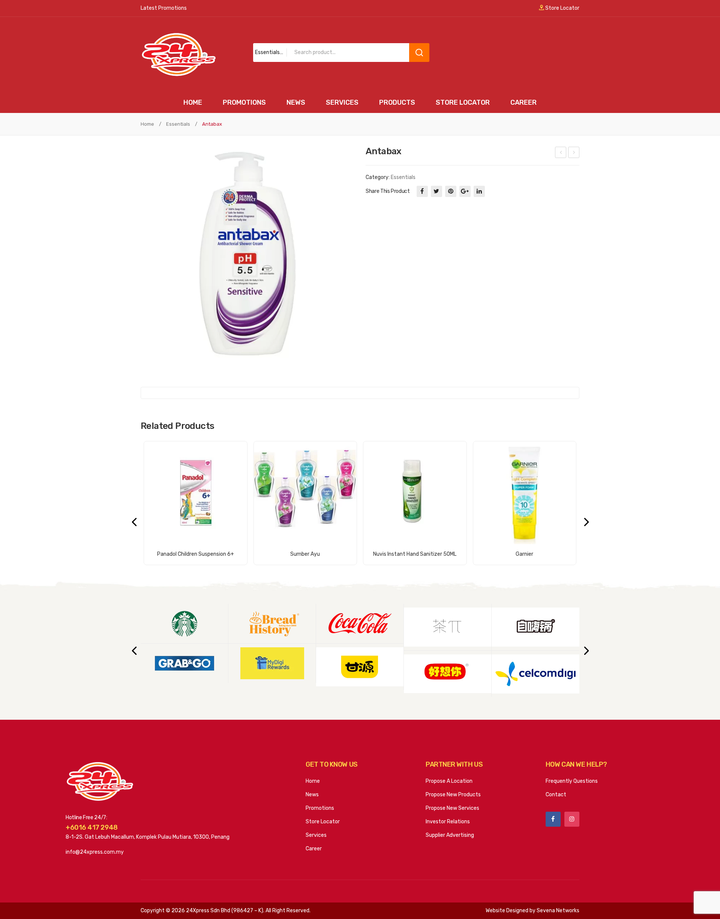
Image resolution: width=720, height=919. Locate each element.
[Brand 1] (360, 666)
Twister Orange (561, 153)
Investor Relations (448, 821)
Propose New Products (453, 794)
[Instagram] (571, 819)
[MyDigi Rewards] (272, 663)
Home (147, 124)
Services (316, 835)
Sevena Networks (558, 910)
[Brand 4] (535, 627)
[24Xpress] (178, 54)
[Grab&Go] (184, 663)
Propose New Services (452, 808)
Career (314, 848)
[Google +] (465, 191)
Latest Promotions (164, 8)
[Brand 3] (447, 673)
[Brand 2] (447, 627)
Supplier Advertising (450, 835)
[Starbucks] (184, 623)
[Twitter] (436, 191)
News (312, 794)
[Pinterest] (450, 191)
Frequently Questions (572, 781)
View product (195, 550)
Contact (556, 794)
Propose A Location (449, 781)
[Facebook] (422, 191)
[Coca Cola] (360, 623)
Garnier (574, 153)
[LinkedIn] (479, 191)
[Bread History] (272, 623)
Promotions (320, 808)
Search (419, 52)
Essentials (178, 124)
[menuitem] (192, 102)
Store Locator (561, 8)
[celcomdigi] (535, 673)
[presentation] (134, 521)
